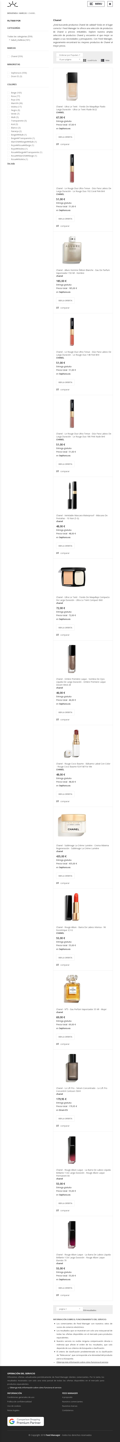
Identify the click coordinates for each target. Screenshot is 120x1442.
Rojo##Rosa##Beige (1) (22, 145)
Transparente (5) (19, 120)
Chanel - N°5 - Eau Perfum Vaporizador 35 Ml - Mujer (81, 1009)
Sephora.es (64, 128)
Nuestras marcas (69, 1406)
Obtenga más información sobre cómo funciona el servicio (82, 1362)
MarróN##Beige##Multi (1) (24, 141)
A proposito (67, 1397)
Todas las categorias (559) (19, 36)
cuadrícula (92, 60)
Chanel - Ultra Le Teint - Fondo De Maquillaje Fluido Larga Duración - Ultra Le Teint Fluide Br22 (80, 108)
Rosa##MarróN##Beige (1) (24, 155)
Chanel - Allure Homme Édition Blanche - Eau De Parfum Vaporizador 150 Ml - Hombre (83, 271)
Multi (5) (15, 117)
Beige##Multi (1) (19, 134)
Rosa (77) (15, 96)
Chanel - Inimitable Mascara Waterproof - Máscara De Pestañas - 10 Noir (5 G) (82, 517)
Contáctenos (67, 1410)
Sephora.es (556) (19, 72)
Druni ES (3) (16, 76)
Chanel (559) (17, 56)
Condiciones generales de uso (20, 1397)
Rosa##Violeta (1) (19, 159)
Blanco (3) (16, 127)
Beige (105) (16, 92)
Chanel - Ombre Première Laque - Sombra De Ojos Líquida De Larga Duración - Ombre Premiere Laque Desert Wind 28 (81, 682)
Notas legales (13, 1410)
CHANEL (60, 112)
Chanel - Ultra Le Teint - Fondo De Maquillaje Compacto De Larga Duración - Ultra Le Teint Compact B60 (83, 598)
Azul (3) (14, 124)
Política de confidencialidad (19, 1401)
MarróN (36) (17, 103)
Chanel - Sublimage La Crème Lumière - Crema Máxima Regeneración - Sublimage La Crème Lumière (82, 847)
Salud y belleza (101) (20, 40)
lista (107, 60)
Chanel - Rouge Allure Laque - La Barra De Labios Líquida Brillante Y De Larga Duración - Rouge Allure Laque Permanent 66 (83, 1172)
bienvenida (12, 13)
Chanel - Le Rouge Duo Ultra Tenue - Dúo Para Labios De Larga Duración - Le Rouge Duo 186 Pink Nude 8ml (83, 435)
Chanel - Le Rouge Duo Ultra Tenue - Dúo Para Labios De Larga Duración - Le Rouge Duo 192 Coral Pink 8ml (83, 190)
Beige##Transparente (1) (23, 138)
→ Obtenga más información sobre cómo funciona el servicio (34, 1387)
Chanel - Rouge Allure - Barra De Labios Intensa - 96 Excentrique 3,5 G (81, 928)
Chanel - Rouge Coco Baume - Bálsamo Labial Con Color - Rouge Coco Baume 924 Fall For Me (83, 765)
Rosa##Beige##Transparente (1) (26, 152)
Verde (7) (15, 113)
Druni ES (63, 1110)
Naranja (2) (16, 131)
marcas (23, 13)
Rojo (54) (15, 99)
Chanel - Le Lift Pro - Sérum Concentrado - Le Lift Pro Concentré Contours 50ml (81, 1089)
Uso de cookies (14, 1406)
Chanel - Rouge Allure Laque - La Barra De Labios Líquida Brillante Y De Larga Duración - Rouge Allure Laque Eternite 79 (83, 1257)
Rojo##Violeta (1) (19, 148)
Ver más (11, 163)
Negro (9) (15, 110)
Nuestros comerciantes (72, 1401)
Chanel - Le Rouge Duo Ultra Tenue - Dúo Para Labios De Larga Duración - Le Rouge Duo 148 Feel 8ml (83, 353)
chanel (59, 276)
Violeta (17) (16, 106)
